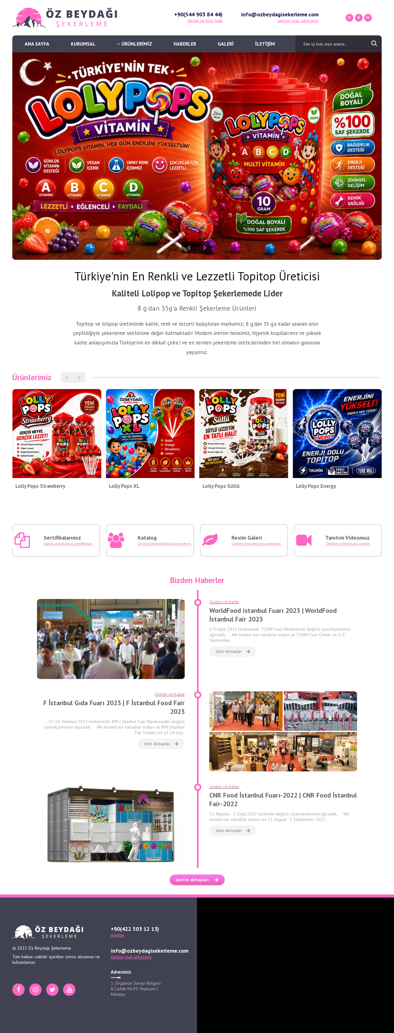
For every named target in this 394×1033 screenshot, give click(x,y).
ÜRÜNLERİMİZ (137, 44)
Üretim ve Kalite (224, 602)
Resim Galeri (246, 537)
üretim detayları (192, 879)
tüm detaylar (228, 651)
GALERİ (226, 44)
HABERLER (185, 44)
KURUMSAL (83, 44)
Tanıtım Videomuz (347, 537)
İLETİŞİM (265, 44)
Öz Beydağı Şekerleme (64, 18)
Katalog (147, 537)
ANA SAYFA (37, 44)
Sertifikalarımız (62, 537)
